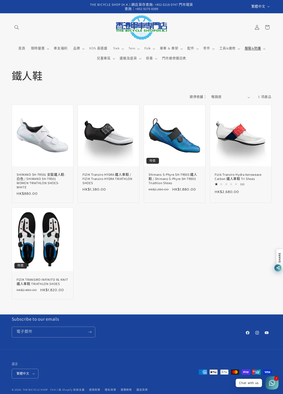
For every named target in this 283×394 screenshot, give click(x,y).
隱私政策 (110, 389)
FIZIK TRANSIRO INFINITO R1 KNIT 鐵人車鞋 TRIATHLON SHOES (42, 281)
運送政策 (142, 389)
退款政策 (94, 389)
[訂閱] (90, 332)
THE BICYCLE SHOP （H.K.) (41, 389)
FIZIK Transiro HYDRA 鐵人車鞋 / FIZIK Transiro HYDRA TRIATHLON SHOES (107, 178)
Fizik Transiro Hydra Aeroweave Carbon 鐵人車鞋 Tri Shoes (238, 176)
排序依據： (198, 97)
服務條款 (126, 389)
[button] (17, 27)
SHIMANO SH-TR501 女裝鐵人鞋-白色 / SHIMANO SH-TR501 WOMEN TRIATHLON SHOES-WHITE (41, 180)
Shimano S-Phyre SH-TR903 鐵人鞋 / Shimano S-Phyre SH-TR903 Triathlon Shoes (173, 178)
